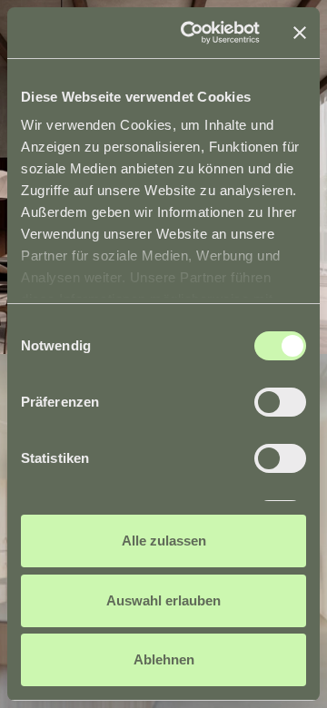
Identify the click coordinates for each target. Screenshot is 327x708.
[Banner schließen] (299, 32)
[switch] (280, 402)
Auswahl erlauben (163, 600)
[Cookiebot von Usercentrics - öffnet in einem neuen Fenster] (192, 32)
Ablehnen (164, 659)
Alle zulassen (164, 540)
